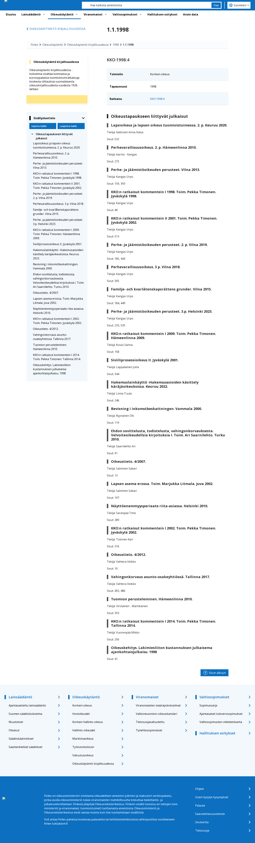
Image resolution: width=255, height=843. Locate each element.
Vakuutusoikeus (83, 755)
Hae (216, 5)
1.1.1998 (128, 45)
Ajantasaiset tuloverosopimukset (221, 714)
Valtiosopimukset (125, 14)
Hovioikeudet (81, 714)
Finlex (34, 45)
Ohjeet (199, 789)
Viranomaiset (93, 14)
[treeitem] (57, 136)
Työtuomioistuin (83, 747)
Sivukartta (202, 822)
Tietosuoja (202, 830)
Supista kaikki (38, 126)
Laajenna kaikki (68, 126)
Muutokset (16, 722)
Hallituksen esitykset (162, 14)
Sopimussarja (208, 705)
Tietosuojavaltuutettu (150, 722)
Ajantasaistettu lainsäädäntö (27, 705)
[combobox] (146, 5)
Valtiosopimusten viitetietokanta (220, 722)
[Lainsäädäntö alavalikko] (43, 14)
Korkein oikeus (82, 705)
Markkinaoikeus (83, 739)
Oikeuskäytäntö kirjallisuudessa (57, 29)
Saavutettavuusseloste (210, 814)
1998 (116, 45)
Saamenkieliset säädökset (25, 747)
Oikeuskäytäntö (62, 14)
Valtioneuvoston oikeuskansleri (156, 714)
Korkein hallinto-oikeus (87, 722)
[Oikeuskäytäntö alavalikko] (76, 14)
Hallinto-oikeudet (83, 730)
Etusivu (11, 14)
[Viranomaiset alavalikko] (105, 14)
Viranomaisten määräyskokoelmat (158, 705)
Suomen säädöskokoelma (25, 714)
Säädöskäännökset (21, 739)
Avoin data (190, 14)
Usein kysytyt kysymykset (211, 797)
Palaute (200, 805)
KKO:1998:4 (157, 99)
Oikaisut (14, 730)
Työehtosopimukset (149, 730)
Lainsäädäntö (31, 14)
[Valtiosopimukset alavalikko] (140, 14)
